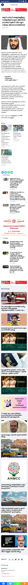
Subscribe (4, 118)
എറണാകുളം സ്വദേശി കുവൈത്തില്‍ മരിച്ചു (13, 436)
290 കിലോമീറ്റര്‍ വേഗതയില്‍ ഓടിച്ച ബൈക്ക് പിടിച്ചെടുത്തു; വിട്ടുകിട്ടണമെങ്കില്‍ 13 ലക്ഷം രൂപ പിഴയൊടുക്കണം (13, 308)
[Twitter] (5, 171)
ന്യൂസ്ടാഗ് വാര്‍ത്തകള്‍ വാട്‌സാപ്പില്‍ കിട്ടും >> (11, 78)
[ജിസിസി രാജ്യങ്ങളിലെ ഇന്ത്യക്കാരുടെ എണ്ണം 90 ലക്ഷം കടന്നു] (18, 128)
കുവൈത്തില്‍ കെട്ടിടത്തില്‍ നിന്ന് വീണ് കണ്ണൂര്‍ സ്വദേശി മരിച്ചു (12, 551)
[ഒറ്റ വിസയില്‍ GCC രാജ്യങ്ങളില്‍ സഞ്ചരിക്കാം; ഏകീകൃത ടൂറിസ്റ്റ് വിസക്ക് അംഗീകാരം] (6, 152)
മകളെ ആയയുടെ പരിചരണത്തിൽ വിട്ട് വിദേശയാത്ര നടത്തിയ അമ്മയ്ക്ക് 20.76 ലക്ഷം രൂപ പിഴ (16, 269)
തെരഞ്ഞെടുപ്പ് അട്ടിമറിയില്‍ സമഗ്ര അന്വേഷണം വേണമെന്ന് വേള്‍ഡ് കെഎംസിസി (13, 486)
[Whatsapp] (8, 171)
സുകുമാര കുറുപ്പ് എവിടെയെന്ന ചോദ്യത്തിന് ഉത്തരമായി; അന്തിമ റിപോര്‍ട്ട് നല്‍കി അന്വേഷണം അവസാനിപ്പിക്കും (17, 208)
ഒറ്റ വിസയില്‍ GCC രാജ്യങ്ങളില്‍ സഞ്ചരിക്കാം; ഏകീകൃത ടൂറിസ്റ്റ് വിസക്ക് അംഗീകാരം (6, 159)
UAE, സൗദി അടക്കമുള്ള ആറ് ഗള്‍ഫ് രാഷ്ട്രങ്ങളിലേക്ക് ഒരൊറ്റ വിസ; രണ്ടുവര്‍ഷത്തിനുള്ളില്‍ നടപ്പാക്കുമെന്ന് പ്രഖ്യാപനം (5, 138)
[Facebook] (2, 171)
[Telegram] (11, 171)
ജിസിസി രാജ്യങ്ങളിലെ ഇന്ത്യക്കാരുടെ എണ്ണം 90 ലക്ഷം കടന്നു (17, 135)
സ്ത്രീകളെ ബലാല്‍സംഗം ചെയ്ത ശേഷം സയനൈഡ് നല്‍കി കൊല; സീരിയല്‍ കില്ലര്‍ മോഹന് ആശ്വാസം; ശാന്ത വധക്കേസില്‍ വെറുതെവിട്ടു (17, 196)
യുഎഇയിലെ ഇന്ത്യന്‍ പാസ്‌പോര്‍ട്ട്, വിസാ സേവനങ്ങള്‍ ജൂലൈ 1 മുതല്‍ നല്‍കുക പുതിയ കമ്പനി (13, 371)
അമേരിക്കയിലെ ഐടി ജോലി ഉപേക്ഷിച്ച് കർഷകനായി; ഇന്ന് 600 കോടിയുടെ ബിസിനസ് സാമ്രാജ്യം (16, 244)
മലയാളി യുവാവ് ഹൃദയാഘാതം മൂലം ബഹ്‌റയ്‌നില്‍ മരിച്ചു (13, 329)
